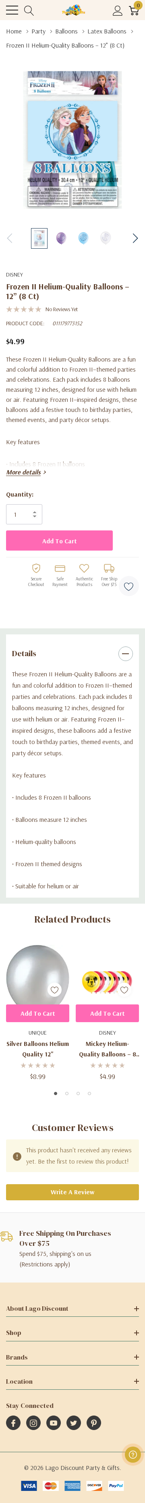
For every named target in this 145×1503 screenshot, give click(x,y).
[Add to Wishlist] (129, 586)
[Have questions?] (133, 1455)
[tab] (55, 1093)
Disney (14, 274)
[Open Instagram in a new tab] (33, 1423)
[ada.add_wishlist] (55, 990)
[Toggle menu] (12, 10)
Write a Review (72, 1192)
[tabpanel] (37, 1012)
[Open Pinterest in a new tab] (94, 1423)
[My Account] (118, 10)
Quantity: (19, 494)
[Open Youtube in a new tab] (53, 1423)
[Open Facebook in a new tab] (13, 1423)
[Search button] (29, 10)
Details (24, 653)
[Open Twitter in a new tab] (74, 1423)
